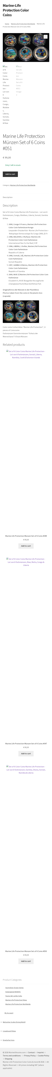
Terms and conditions (12, 1055)
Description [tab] (7, 197)
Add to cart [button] (26, 546)
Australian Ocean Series (14, 988)
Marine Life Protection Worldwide (23, 24)
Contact (31, 1052)
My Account (9, 1013)
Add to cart (10, 174)
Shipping (8, 1058)
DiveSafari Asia (8, 1040)
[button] (46, 37)
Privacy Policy (30, 1055)
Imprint (40, 1052)
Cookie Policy (43, 1055)
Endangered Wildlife (13, 992)
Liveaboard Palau (9, 1031)
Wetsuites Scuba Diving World (14, 1022)
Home (7, 24)
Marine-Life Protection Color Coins (16, 10)
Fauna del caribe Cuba (13, 996)
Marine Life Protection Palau (16, 1000)
